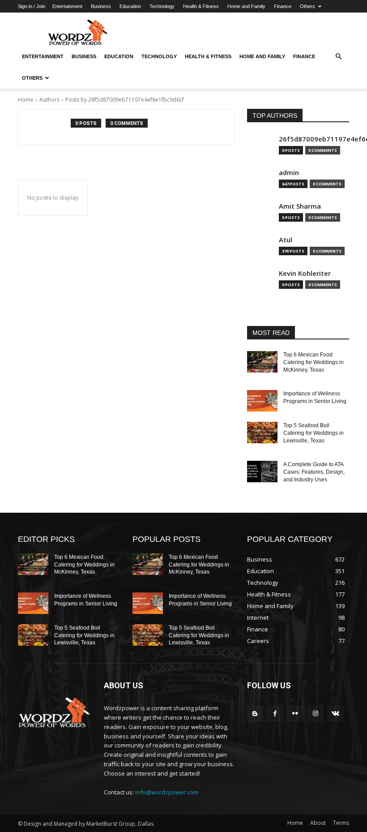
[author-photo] (49, 127)
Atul (285, 240)
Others (307, 6)
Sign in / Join (31, 6)
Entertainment (67, 6)
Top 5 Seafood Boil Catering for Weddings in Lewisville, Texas (313, 433)
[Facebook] (275, 713)
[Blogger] (255, 713)
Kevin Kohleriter (305, 273)
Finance (282, 6)
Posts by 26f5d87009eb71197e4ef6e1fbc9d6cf (124, 99)
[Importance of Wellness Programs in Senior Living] (262, 401)
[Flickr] (295, 713)
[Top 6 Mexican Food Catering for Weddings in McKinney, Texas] (262, 362)
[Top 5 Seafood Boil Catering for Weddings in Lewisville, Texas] (262, 432)
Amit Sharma (300, 206)
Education (130, 6)
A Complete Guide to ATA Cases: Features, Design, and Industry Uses (314, 472)
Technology (162, 6)
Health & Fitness (201, 6)
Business (101, 6)
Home (26, 99)
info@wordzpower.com (166, 792)
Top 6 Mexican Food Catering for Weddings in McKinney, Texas (313, 362)
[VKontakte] (335, 713)
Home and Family (246, 6)
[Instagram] (315, 713)
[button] (338, 56)
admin (289, 172)
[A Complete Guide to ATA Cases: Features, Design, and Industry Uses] (262, 471)
